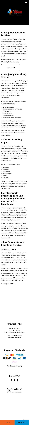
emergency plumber (7, 41)
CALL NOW (10, 67)
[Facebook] (14, 380)
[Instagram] (11, 380)
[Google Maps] (17, 380)
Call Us (7, 422)
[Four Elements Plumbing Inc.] (14, 12)
